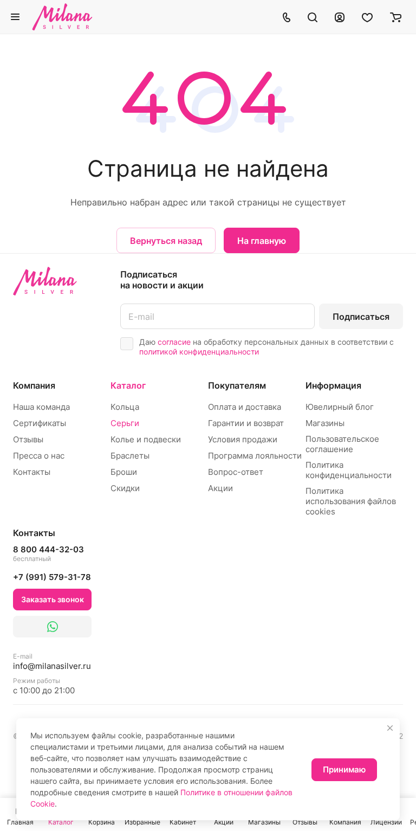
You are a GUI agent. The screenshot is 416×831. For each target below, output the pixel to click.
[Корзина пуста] (395, 16)
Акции (220, 488)
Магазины (325, 423)
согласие (174, 341)
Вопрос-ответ (235, 472)
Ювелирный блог (340, 407)
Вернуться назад (166, 240)
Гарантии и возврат (246, 423)
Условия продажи (242, 439)
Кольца (124, 407)
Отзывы (28, 439)
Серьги (124, 423)
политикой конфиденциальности (199, 351)
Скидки (125, 488)
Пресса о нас (38, 455)
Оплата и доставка (244, 407)
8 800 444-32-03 (48, 554)
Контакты (31, 472)
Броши (123, 472)
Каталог (128, 385)
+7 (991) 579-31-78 (52, 577)
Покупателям (237, 385)
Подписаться (361, 316)
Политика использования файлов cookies (351, 501)
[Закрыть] (390, 728)
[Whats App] (52, 626)
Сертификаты (39, 423)
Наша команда (41, 407)
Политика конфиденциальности (349, 470)
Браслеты (130, 455)
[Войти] (339, 16)
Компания (34, 385)
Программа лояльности (255, 455)
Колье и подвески (145, 439)
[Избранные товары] (367, 16)
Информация (333, 385)
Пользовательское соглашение (342, 444)
